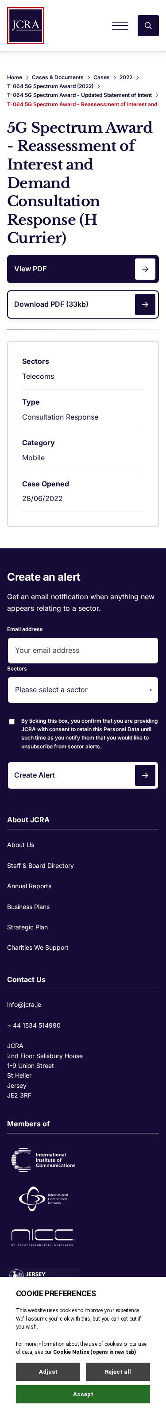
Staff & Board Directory (40, 865)
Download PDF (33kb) (51, 304)
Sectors (17, 668)
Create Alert (34, 775)
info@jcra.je (24, 1004)
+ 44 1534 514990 (34, 1025)
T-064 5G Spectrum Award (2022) (50, 86)
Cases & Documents (58, 77)
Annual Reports (29, 886)
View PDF (30, 268)
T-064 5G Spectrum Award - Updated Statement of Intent (79, 95)
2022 (126, 77)
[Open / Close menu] (120, 25)
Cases (101, 77)
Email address (25, 629)
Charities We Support (38, 947)
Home (14, 77)
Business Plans (28, 906)
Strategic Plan (27, 927)
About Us (20, 844)
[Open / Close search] (148, 25)
